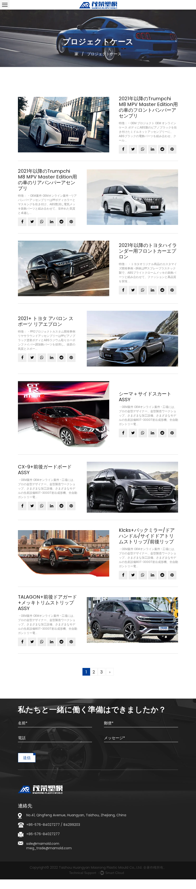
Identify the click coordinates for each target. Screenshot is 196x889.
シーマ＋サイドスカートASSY (145, 396)
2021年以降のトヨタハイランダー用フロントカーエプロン (148, 251)
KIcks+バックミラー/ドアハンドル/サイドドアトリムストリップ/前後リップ (147, 536)
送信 (27, 758)
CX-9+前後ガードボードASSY (45, 469)
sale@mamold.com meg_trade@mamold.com (49, 846)
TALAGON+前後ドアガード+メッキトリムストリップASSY (47, 603)
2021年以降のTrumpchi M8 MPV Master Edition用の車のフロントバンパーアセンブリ (148, 107)
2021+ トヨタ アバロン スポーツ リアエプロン (45, 321)
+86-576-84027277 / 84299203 (53, 824)
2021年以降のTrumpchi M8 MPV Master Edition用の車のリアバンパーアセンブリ (47, 180)
